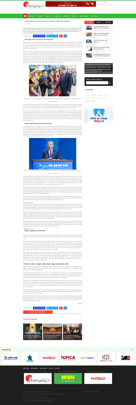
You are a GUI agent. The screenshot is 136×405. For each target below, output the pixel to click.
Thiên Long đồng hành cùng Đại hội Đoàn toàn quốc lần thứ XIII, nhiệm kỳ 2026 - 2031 (98, 70)
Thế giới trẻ (31, 16)
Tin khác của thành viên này (38, 312)
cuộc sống (67, 114)
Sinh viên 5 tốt (71, 45)
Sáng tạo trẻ (94, 16)
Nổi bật (99, 22)
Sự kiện (57, 368)
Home (25, 16)
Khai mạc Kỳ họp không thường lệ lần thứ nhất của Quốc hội (52, 336)
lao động (52, 57)
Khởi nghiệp (66, 16)
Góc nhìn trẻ (57, 16)
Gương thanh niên (83, 16)
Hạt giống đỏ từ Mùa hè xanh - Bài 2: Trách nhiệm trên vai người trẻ (102, 55)
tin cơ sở (107, 95)
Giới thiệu (26, 368)
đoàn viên (87, 98)
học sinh (104, 98)
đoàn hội (87, 95)
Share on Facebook (40, 36)
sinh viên (98, 98)
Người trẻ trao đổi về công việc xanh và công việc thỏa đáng (101, 34)
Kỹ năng (74, 16)
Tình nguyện (43, 368)
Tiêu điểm (89, 22)
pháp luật (31, 213)
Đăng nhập (100, 2)
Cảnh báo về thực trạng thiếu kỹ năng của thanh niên (101, 48)
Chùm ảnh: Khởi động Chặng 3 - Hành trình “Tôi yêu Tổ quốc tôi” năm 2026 (101, 28)
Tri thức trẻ (48, 16)
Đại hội (94, 101)
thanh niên (39, 42)
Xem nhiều (108, 22)
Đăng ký (106, 2)
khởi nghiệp (93, 95)
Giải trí (51, 368)
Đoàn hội (39, 16)
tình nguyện (100, 95)
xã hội (77, 56)
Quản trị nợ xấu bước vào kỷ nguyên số (100, 41)
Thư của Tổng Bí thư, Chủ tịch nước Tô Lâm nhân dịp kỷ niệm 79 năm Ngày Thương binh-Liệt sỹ (72, 337)
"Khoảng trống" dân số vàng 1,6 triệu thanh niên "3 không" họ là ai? (32, 336)
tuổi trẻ (93, 98)
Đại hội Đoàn (88, 101)
